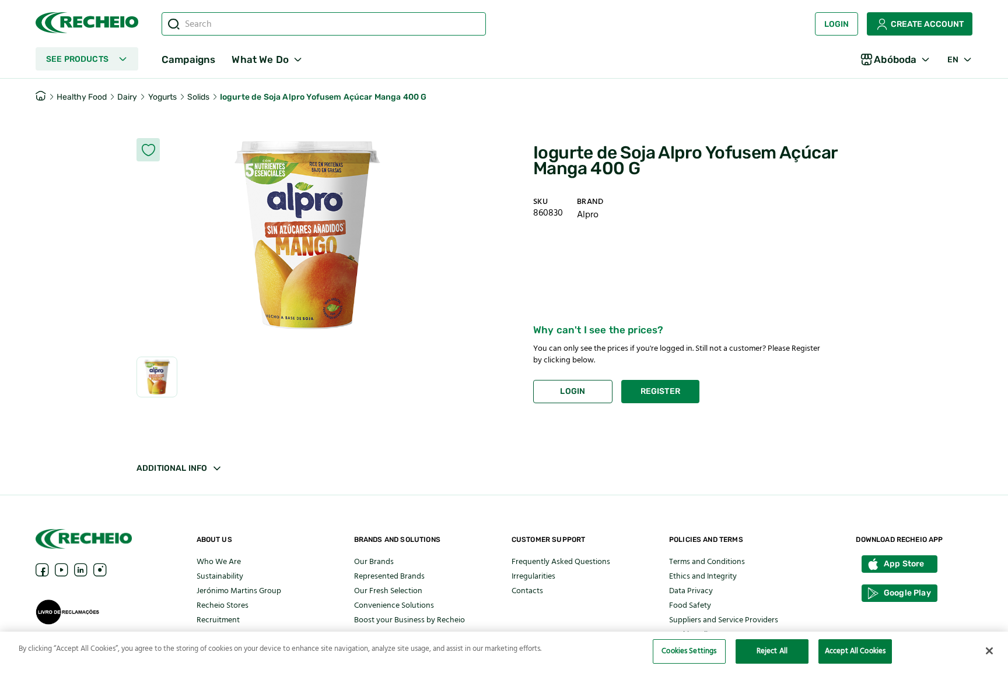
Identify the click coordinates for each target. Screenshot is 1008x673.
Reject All (772, 651)
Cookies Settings (689, 651)
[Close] (989, 651)
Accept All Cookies (855, 651)
